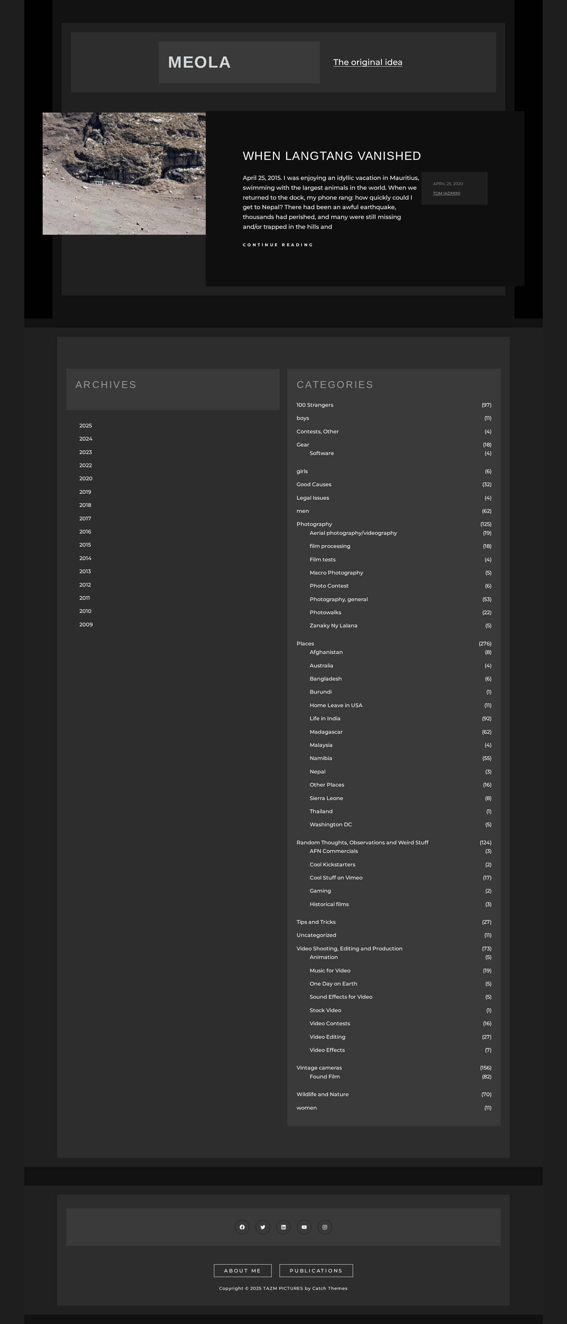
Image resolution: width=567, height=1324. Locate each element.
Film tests (323, 559)
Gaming (320, 891)
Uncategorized (316, 935)
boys (303, 418)
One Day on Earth (333, 984)
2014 (85, 558)
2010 (85, 611)
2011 (84, 598)
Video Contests (330, 1023)
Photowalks (325, 612)
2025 (85, 426)
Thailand (321, 811)
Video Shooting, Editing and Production (350, 948)
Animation (324, 957)
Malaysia (321, 745)
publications (316, 1271)
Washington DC (331, 824)
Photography (314, 524)
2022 (85, 465)
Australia (321, 665)
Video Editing (328, 1037)
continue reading (278, 244)
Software (322, 453)
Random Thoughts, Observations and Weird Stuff (363, 842)
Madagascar (326, 732)
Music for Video (330, 970)
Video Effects (327, 1050)
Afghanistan (326, 652)
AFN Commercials (334, 851)
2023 (85, 452)
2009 (86, 624)
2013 (85, 571)
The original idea (368, 62)
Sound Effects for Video (341, 997)
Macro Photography (336, 573)
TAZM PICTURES (283, 1288)
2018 (85, 505)
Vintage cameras (319, 1068)
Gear (303, 445)
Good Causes (314, 484)
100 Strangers (315, 405)
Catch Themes (330, 1288)
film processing (330, 546)
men (303, 511)
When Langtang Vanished (332, 156)
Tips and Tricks (316, 922)
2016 (85, 532)
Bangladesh (326, 679)
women (307, 1108)
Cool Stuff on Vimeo (336, 878)
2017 (85, 518)
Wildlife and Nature (323, 1094)
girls (302, 471)
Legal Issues (313, 498)
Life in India (325, 718)
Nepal (318, 772)
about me (243, 1271)
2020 (86, 478)
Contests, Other (318, 431)
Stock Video (325, 1010)
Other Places (327, 785)
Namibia (321, 758)
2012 (85, 585)
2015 (85, 545)
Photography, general (339, 599)
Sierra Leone (326, 798)
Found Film (325, 1077)
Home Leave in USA (336, 705)
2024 (86, 439)
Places (305, 643)
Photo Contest (329, 586)
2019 (85, 492)
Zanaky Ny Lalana (334, 625)
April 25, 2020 (448, 183)
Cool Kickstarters (332, 864)
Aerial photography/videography (353, 533)
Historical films (329, 904)
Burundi (321, 692)
